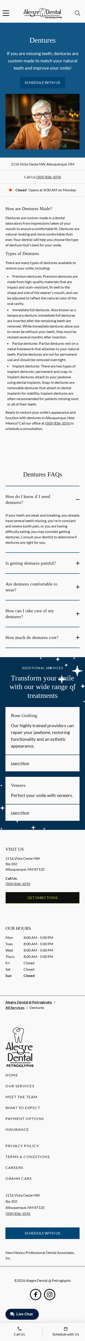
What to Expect (22, 1107)
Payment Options (24, 1118)
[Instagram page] (49, 1294)
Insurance (17, 1129)
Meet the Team (21, 1097)
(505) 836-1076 (48, 177)
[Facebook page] (35, 1294)
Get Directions (42, 897)
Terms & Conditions (27, 1156)
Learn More (20, 763)
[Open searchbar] (78, 13)
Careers (14, 1167)
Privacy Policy (22, 1146)
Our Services (19, 1086)
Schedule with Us (42, 82)
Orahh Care (18, 1178)
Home (11, 1075)
